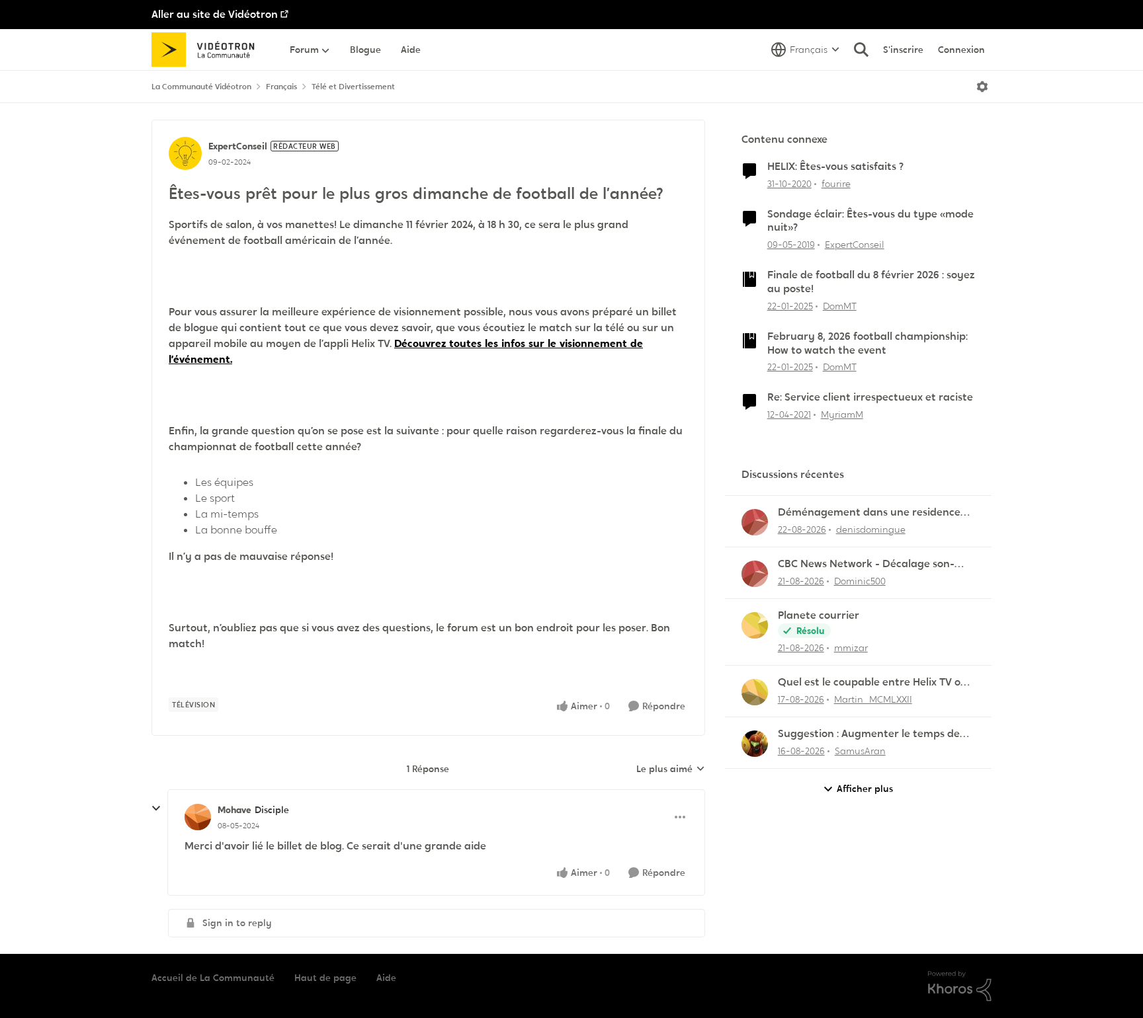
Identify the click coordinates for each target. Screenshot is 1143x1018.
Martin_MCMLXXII (873, 699)
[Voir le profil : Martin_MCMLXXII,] (754, 692)
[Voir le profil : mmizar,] (754, 625)
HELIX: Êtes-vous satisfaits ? (835, 166)
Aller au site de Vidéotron (214, 14)
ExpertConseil (237, 146)
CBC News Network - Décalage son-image (866, 564)
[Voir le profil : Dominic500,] (754, 574)
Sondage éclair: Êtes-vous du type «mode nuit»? (870, 221)
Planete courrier (818, 615)
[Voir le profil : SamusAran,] (754, 743)
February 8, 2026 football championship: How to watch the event (867, 343)
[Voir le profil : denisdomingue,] (754, 522)
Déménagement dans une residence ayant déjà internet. (869, 513)
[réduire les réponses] (156, 808)
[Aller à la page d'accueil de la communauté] (207, 49)
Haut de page (325, 978)
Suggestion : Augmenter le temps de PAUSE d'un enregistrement (869, 734)
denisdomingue (871, 529)
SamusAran (860, 751)
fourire (836, 184)
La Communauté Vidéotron (201, 86)
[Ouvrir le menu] (982, 86)
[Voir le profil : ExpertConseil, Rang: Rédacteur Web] (185, 153)
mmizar (851, 648)
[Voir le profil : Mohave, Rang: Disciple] (198, 817)
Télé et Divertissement (353, 86)
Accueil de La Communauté (213, 978)
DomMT (840, 306)
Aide (386, 978)
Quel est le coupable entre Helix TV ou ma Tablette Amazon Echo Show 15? (872, 682)
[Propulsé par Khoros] (960, 986)
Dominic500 (860, 581)
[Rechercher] (861, 50)
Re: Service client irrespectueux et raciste (870, 397)
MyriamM (842, 414)
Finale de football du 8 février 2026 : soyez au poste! (871, 281)
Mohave (234, 810)
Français (281, 86)
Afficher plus (865, 789)
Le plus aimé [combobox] (670, 769)
